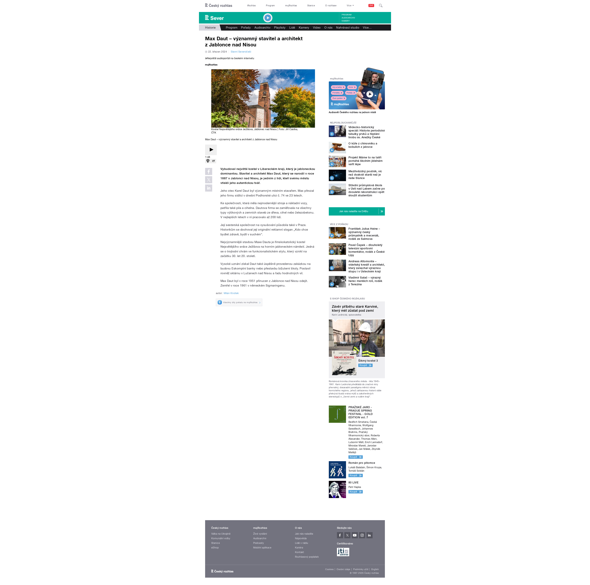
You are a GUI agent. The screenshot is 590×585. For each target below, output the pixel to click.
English (375, 569)
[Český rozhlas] (218, 5)
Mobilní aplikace (262, 547)
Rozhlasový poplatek (307, 556)
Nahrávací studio (347, 27)
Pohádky (336, 93)
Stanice (311, 5)
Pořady (246, 27)
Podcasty (258, 543)
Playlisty (279, 27)
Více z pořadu (339, 224)
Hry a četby (337, 87)
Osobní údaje (343, 569)
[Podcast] (208, 161)
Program (270, 5)
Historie (210, 27)
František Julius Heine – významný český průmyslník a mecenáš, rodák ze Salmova (364, 233)
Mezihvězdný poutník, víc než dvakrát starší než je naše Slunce (365, 175)
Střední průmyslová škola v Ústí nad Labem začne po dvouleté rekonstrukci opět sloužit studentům (366, 190)
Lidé (292, 27)
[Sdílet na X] (208, 179)
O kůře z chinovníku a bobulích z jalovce (362, 145)
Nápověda (301, 538)
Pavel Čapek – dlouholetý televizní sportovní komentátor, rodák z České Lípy (366, 250)
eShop (215, 547)
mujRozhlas (291, 5)
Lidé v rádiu (301, 543)
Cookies (329, 569)
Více (367, 27)
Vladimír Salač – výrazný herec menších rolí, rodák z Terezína (365, 281)
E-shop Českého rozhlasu (347, 298)
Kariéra (299, 547)
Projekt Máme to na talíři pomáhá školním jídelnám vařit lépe (365, 161)
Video (317, 27)
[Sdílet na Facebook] (208, 171)
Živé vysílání (337, 98)
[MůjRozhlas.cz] (211, 65)
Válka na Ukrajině (220, 533)
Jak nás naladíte (304, 533)
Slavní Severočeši (241, 51)
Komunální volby (220, 538)
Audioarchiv (348, 18)
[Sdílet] (213, 161)
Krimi (351, 87)
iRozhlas (251, 5)
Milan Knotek (231, 293)
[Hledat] (381, 5)
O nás (328, 27)
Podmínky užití (360, 569)
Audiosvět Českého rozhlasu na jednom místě (352, 112)
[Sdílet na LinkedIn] (208, 188)
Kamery (346, 21)
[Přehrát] (211, 150)
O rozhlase (330, 5)
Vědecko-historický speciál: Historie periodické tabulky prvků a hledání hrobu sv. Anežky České (366, 132)
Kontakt (299, 552)
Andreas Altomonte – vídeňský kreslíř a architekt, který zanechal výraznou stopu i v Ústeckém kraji (366, 266)
